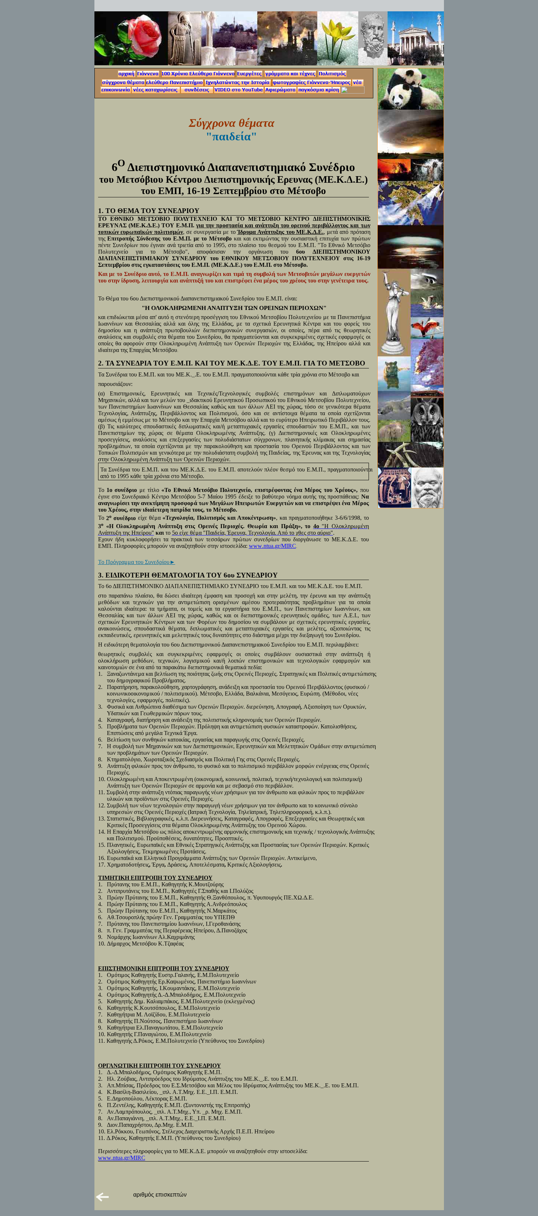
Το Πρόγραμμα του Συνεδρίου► (136, 562)
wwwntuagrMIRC (272, 546)
